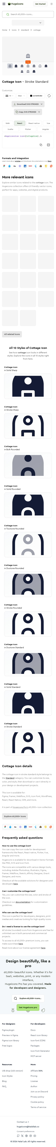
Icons (14, 30)
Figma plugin (8, 1030)
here (15, 883)
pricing (17, 161)
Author (34, 1086)
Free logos (7, 1045)
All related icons (12, 334)
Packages (35, 1045)
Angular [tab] (45, 129)
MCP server (36, 1056)
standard (25, 30)
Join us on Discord (39, 1091)
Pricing (34, 1075)
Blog (4, 1081)
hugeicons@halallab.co (28, 1126)
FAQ (4, 1086)
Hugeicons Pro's (20, 807)
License (34, 1081)
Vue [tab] (48, 123)
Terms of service (38, 1107)
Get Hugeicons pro (28, 1007)
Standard (10, 778)
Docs (49, 161)
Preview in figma (10, 1035)
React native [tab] (34, 123)
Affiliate (37, 1070)
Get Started (40, 4)
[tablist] (28, 126)
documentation (23, 902)
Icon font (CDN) (38, 1040)
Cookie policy (37, 1101)
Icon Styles (7, 1075)
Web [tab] (8, 123)
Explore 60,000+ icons (15, 816)
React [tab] (19, 123)
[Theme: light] (51, 4)
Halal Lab (22, 1141)
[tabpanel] (28, 140)
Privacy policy (37, 1096)
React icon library (39, 1035)
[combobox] (28, 23)
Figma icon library (10, 1040)
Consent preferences (25, 1131)
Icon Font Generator (40, 1050)
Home (4, 30)
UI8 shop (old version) (12, 1070)
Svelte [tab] (10, 129)
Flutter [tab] (28, 129)
